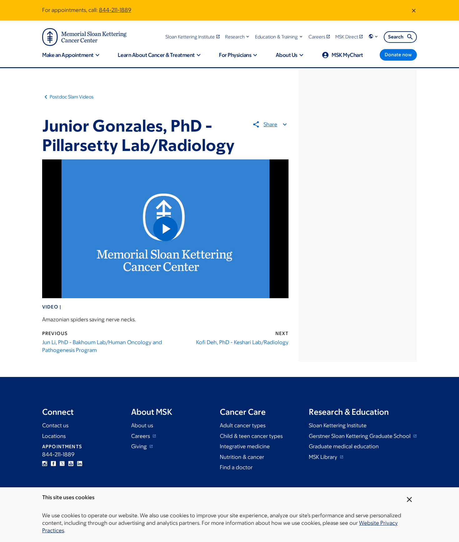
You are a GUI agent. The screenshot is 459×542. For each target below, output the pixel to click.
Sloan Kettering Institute (338, 425)
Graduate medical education (344, 446)
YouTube (70, 463)
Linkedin (79, 463)
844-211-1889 (115, 10)
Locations (54, 436)
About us (142, 425)
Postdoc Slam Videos (72, 96)
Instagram (44, 463)
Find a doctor (236, 467)
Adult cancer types (242, 425)
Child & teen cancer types (251, 436)
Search (395, 36)
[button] (237, 36)
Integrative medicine (245, 446)
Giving (139, 446)
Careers (141, 436)
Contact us (55, 425)
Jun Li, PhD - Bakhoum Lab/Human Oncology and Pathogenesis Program (102, 346)
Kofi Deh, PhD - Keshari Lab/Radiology (242, 342)
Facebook (53, 463)
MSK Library (323, 457)
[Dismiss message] (414, 10)
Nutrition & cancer (242, 457)
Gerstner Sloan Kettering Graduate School (360, 436)
